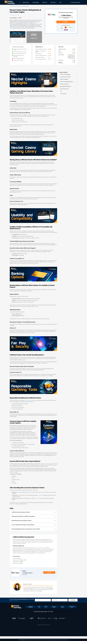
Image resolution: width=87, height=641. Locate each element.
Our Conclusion (63, 93)
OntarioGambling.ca (41, 588)
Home (11, 6)
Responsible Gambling (30, 607)
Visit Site (49, 572)
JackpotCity (40, 495)
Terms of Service (54, 607)
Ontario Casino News (72, 607)
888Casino (30, 492)
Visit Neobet (65, 22)
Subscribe (73, 600)
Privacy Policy (62, 607)
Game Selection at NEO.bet (65, 76)
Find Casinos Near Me (75, 2)
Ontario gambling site (16, 260)
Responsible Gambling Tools (65, 86)
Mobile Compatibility (64, 79)
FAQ (61, 91)
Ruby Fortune (37, 498)
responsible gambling (29, 400)
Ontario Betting (35, 2)
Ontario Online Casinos (17, 6)
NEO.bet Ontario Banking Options (66, 81)
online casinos (18, 502)
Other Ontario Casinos (64, 88)
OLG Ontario (53, 2)
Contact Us (45, 607)
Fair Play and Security (64, 84)
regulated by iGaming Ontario (64, 639)
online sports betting (47, 463)
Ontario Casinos (25, 2)
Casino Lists (44, 2)
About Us (39, 607)
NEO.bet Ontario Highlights (65, 74)
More (60, 2)
